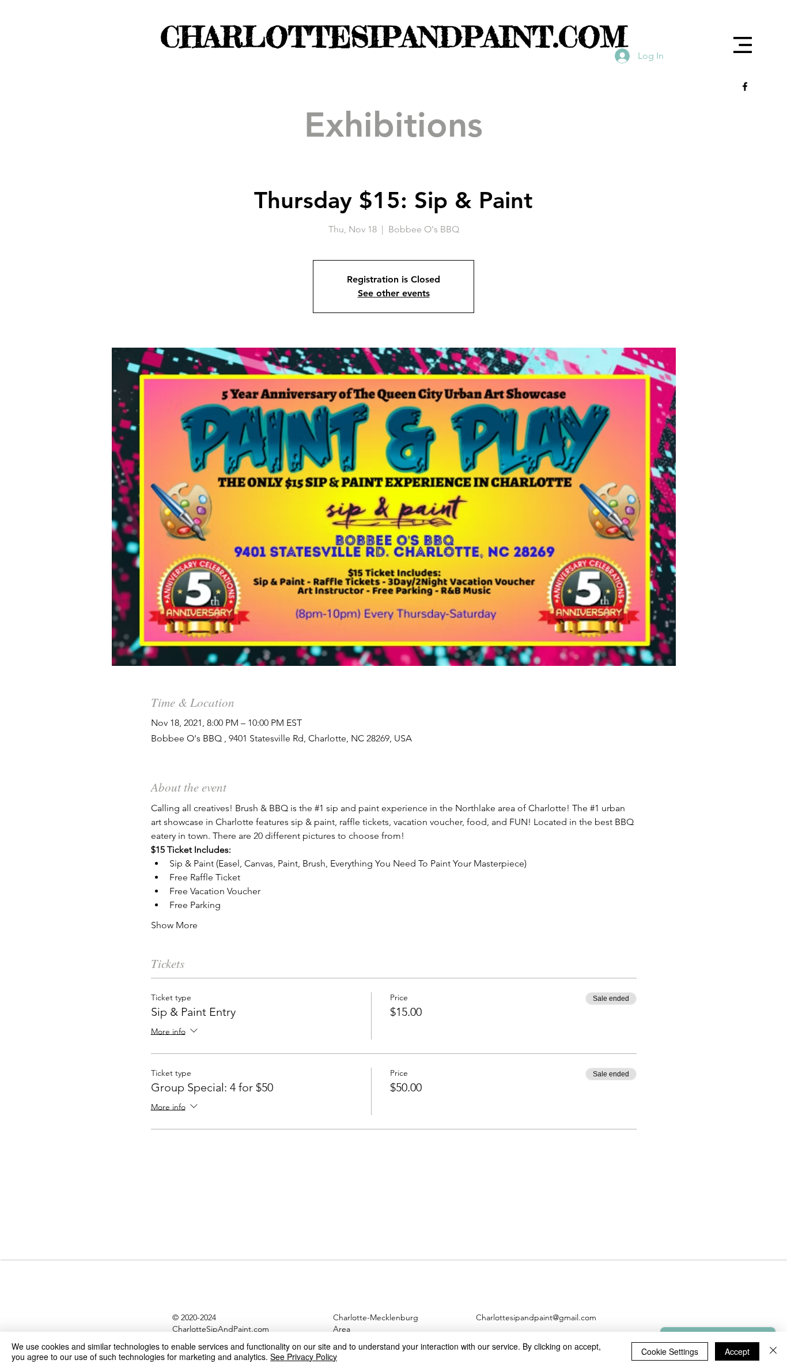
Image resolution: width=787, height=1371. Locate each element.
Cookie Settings (669, 1351)
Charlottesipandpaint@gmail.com (536, 1317)
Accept (737, 1351)
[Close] (773, 1351)
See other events (394, 293)
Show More (174, 925)
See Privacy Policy (303, 1356)
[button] (742, 45)
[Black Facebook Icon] (745, 86)
